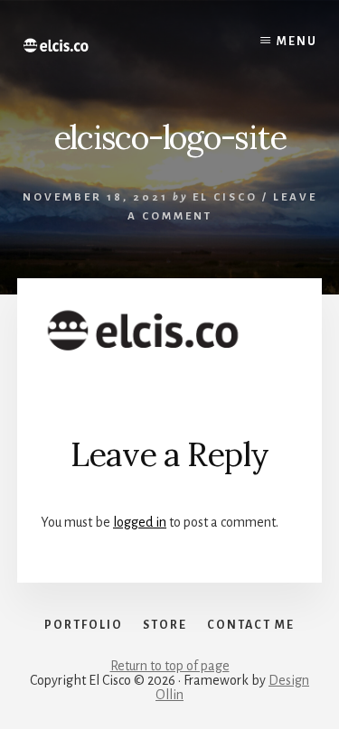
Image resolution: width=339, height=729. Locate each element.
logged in (139, 522)
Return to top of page (170, 666)
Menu (297, 41)
